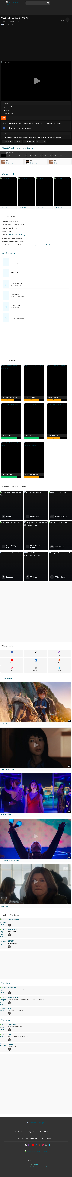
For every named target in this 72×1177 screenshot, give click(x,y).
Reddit (9, 128)
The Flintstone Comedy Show (10, 397)
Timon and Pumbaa (30, 397)
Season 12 (22, 204)
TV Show (4, 21)
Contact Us (25, 1138)
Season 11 (40, 204)
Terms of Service (39, 1138)
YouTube (12, 662)
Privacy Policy (50, 1138)
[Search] (48, 3)
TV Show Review (12, 943)
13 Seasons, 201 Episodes (53, 123)
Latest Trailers (7, 678)
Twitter (41, 245)
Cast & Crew (7, 252)
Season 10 (58, 204)
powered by (3, 152)
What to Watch (44, 1132)
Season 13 (4, 204)
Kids (42, 123)
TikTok (11, 670)
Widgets (59, 670)
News (55, 1132)
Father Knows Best (53, 435)
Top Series (5, 1020)
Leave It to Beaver (53, 397)
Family (26, 123)
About (18, 1138)
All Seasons (6, 174)
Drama (31, 123)
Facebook (4, 128)
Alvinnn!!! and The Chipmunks (33, 474)
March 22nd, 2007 (16, 123)
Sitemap (31, 1138)
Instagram (35, 245)
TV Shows (21, 1132)
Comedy (36, 123)
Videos (51, 1132)
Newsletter (35, 670)
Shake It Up (28, 435)
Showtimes (35, 1132)
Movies (15, 1132)
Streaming (28, 1132)
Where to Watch (15, 147)
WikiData (48, 245)
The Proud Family (6, 435)
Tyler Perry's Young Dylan (9, 474)
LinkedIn (36, 662)
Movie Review (12, 922)
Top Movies (6, 983)
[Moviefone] (13, 3)
